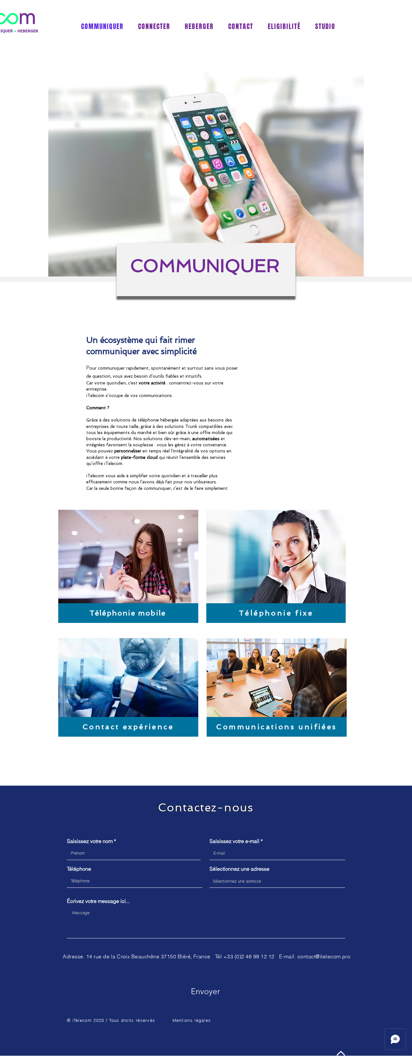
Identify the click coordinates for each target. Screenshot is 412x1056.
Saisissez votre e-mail (234, 841)
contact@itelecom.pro (324, 956)
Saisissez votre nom (90, 841)
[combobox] (277, 881)
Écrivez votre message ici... (98, 901)
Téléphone (79, 868)
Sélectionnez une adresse (239, 868)
